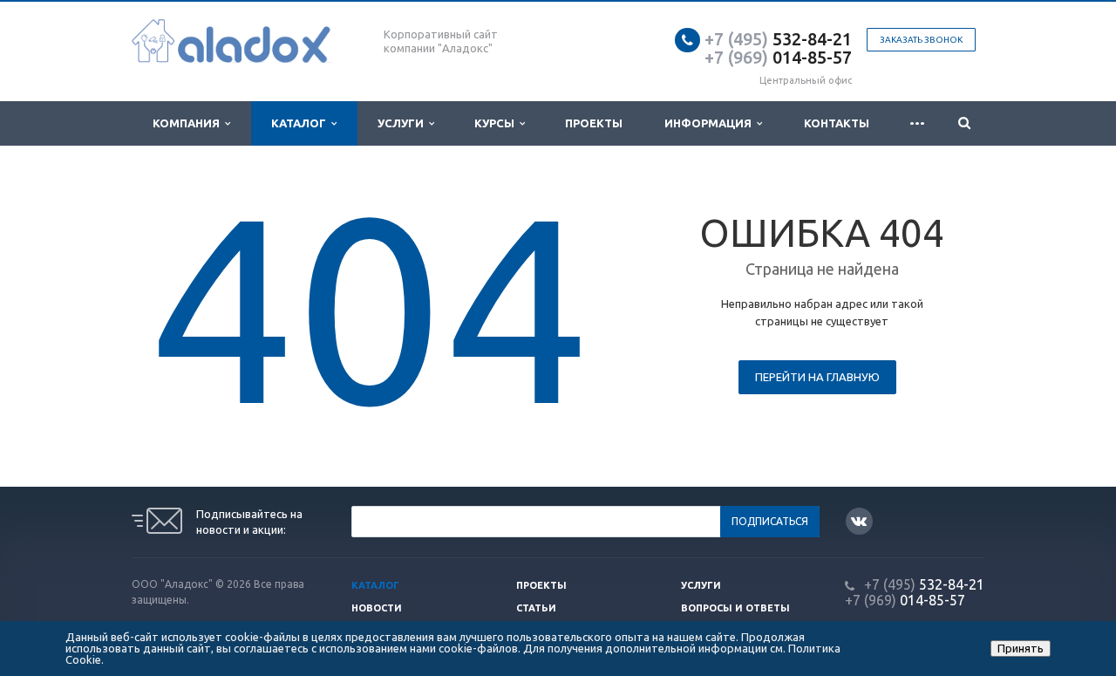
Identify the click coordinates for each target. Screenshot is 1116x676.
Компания (189, 123)
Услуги (403, 123)
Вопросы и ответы (735, 608)
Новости (376, 608)
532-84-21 (778, 39)
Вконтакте (859, 521)
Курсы (497, 123)
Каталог (301, 123)
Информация (710, 123)
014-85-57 (778, 57)
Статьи (536, 608)
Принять (1020, 648)
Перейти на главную (817, 377)
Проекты (594, 123)
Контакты (836, 123)
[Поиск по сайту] (963, 123)
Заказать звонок (921, 39)
